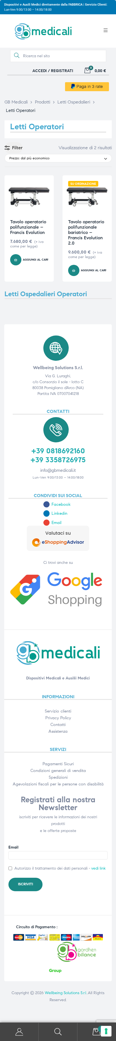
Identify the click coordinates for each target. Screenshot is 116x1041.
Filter (17, 147)
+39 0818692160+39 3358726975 (58, 455)
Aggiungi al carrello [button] (39, 259)
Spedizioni (58, 777)
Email (13, 847)
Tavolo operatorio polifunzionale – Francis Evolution (28, 227)
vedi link (98, 868)
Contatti (58, 724)
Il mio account (19, 1032)
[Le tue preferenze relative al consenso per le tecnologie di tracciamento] (106, 1031)
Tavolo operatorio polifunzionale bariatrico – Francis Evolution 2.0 (86, 232)
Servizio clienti (58, 711)
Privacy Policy (58, 717)
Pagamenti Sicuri (58, 763)
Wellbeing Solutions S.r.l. (66, 993)
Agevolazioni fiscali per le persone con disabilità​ (58, 784)
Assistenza (58, 731)
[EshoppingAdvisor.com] (58, 549)
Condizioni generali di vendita (58, 770)
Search (58, 1032)
